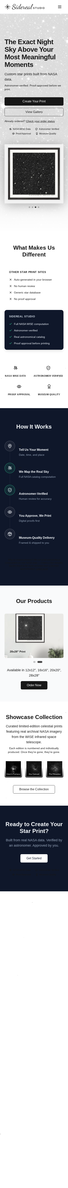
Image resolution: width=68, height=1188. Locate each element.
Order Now (34, 685)
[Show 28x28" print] (39, 662)
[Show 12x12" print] (27, 662)
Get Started (34, 858)
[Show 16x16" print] (30, 662)
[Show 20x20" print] (34, 662)
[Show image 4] (38, 207)
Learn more (42, 569)
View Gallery (34, 112)
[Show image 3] (35, 207)
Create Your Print (34, 101)
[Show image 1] (29, 207)
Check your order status (40, 121)
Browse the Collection (34, 789)
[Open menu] (59, 7)
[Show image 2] (32, 207)
